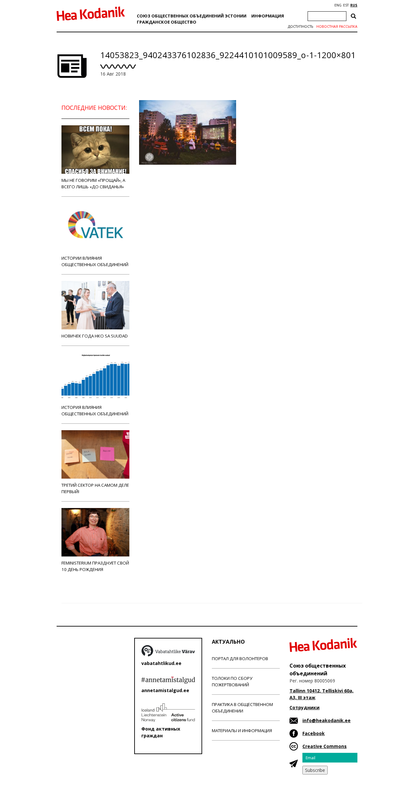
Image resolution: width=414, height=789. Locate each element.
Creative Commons (324, 746)
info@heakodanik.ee (326, 720)
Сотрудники (304, 707)
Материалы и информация (242, 730)
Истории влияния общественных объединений (94, 261)
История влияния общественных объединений (94, 410)
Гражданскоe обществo (166, 22)
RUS (353, 5)
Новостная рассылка (336, 26)
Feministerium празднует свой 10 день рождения (95, 566)
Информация (267, 16)
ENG (338, 5)
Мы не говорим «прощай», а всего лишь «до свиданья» (93, 183)
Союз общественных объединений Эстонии (191, 16)
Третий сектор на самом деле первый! (95, 488)
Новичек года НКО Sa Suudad (94, 336)
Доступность (300, 26)
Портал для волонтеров (240, 658)
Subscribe (315, 770)
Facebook (313, 733)
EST (346, 5)
